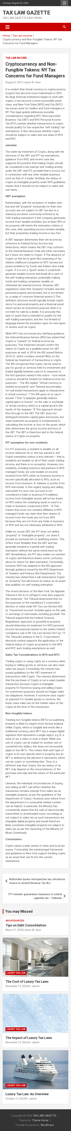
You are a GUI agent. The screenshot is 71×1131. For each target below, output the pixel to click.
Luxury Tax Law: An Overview (27, 1094)
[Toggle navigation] (7, 27)
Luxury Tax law (16, 973)
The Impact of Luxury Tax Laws (28, 1038)
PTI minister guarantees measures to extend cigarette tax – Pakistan (35, 896)
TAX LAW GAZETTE (26, 12)
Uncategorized (14, 920)
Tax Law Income (16, 57)
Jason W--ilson (32, 82)
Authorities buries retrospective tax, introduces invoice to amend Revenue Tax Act (37, 881)
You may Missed (19, 911)
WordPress (47, 1125)
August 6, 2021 (14, 82)
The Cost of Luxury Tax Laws (26, 981)
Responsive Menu (64, 3)
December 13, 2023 (16, 986)
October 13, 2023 (15, 1098)
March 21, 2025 (14, 929)
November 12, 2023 (16, 1042)
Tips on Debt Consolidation (26, 925)
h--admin (34, 986)
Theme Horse (40, 1120)
